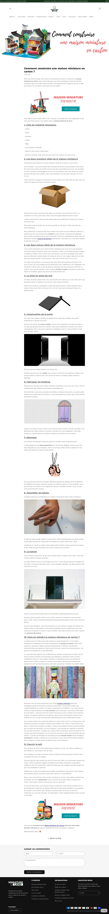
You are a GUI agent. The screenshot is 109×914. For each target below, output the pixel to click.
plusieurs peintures (63, 703)
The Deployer (97, 911)
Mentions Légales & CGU (62, 895)
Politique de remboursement (40, 899)
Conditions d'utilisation (38, 896)
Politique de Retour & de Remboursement (62, 891)
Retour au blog (55, 838)
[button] (10, 9)
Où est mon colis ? (60, 884)
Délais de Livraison (60, 887)
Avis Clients (35, 890)
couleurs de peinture (44, 238)
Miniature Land (74, 911)
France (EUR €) (14, 910)
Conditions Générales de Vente (64, 898)
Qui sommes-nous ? (38, 887)
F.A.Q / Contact (36, 893)
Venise (62, 825)
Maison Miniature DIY (52, 825)
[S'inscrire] (98, 893)
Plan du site (58, 901)
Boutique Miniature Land (39, 884)
